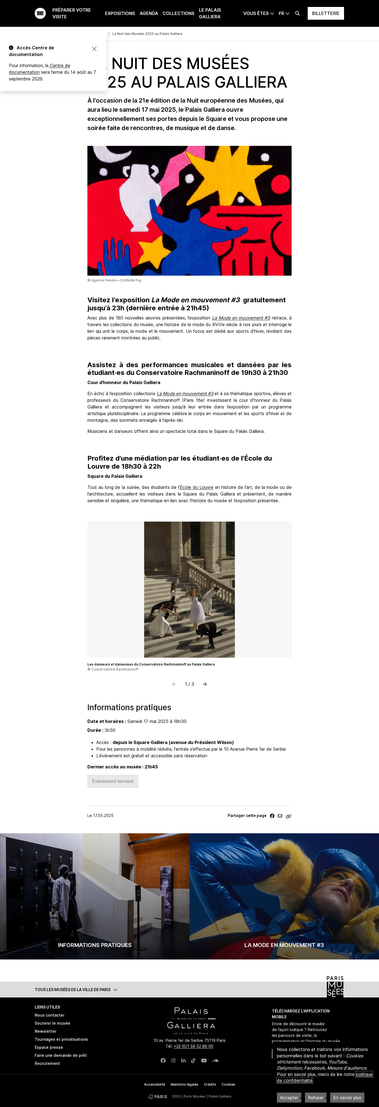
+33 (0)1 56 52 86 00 (193, 1046)
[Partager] (272, 816)
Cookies (228, 1084)
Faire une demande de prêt (61, 1055)
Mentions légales (184, 1084)
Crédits (210, 1084)
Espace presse (49, 1047)
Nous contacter (49, 1015)
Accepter (289, 1097)
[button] (205, 684)
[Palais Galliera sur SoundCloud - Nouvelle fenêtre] (215, 1060)
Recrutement (47, 1063)
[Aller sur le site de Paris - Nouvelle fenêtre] (157, 1096)
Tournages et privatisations (61, 1039)
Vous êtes (256, 13)
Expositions (120, 13)
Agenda (149, 13)
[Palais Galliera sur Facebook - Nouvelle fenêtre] (163, 1060)
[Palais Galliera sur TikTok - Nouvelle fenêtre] (193, 1060)
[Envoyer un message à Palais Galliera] (280, 816)
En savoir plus (347, 1097)
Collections (178, 13)
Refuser (316, 1097)
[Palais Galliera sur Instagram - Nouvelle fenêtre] (173, 1060)
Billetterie (326, 13)
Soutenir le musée (52, 1023)
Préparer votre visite (71, 13)
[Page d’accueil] (40, 13)
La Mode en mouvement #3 (284, 945)
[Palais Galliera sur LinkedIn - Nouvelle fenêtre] (183, 1060)
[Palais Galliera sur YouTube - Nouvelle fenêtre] (204, 1060)
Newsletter (45, 1031)
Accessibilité (154, 1084)
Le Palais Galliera (210, 13)
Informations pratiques (95, 945)
